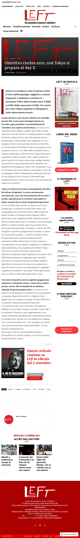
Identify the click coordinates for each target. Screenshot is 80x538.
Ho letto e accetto (66, 275)
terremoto (41, 389)
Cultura (55, 26)
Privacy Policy (40, 522)
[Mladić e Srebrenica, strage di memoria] (9, 450)
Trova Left (30, 6)
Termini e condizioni (40, 520)
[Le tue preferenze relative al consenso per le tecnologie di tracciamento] (69, 534)
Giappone (18, 389)
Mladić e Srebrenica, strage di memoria (7, 461)
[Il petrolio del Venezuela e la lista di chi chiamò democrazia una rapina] (26, 450)
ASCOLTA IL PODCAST (67, 330)
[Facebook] (16, 82)
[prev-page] (2, 474)
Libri (39, 6)
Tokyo (48, 389)
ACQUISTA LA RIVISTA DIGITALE (66, 124)
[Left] (40, 16)
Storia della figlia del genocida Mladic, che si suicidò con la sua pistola (44, 463)
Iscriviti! (66, 283)
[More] (37, 82)
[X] (23, 82)
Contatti (46, 6)
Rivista (7, 26)
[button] (75, 27)
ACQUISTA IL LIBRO (67, 170)
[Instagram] (40, 525)
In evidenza (12, 58)
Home (3, 35)
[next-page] (6, 474)
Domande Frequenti (60, 6)
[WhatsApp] (30, 82)
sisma (34, 389)
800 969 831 (30, 516)
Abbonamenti (7, 6)
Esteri (45, 26)
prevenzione (26, 389)
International (10, 31)
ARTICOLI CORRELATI (27, 435)
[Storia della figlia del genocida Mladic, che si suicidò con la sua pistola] (44, 450)
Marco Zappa (10, 72)
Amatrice (10, 389)
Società (36, 26)
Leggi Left (19, 6)
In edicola (48, 344)
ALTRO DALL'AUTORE (26, 439)
